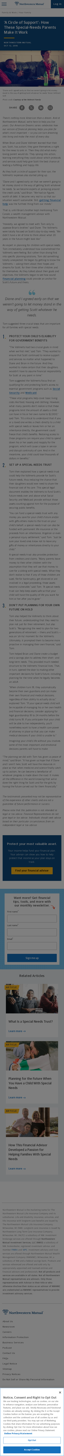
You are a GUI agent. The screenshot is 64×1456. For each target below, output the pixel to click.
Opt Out (32, 1440)
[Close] (60, 1392)
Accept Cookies (32, 1450)
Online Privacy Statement (18, 1434)
